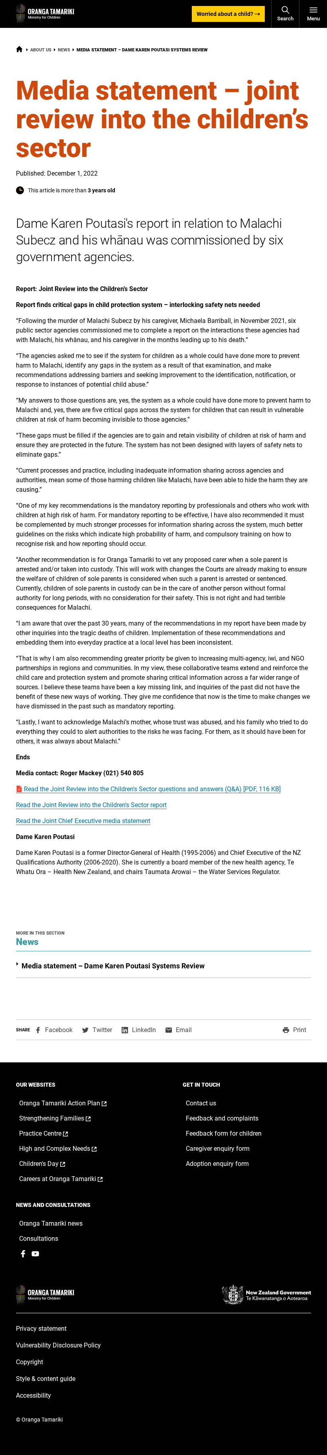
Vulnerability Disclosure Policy (58, 1345)
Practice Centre (52, 1134)
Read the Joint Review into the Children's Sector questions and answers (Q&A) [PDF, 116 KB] (151, 789)
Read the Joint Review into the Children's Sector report (91, 805)
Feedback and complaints (222, 1118)
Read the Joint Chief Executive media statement (83, 821)
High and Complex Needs (66, 1149)
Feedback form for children (224, 1133)
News (64, 50)
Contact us (201, 1103)
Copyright (29, 1362)
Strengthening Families (63, 1119)
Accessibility (33, 1395)
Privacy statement (41, 1328)
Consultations (38, 1238)
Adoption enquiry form (217, 1164)
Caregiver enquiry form (218, 1148)
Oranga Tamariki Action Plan (71, 1103)
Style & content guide (45, 1379)
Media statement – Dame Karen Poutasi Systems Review (113, 966)
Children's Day (50, 1164)
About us (40, 50)
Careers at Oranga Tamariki (69, 1179)
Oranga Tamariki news (51, 1223)
